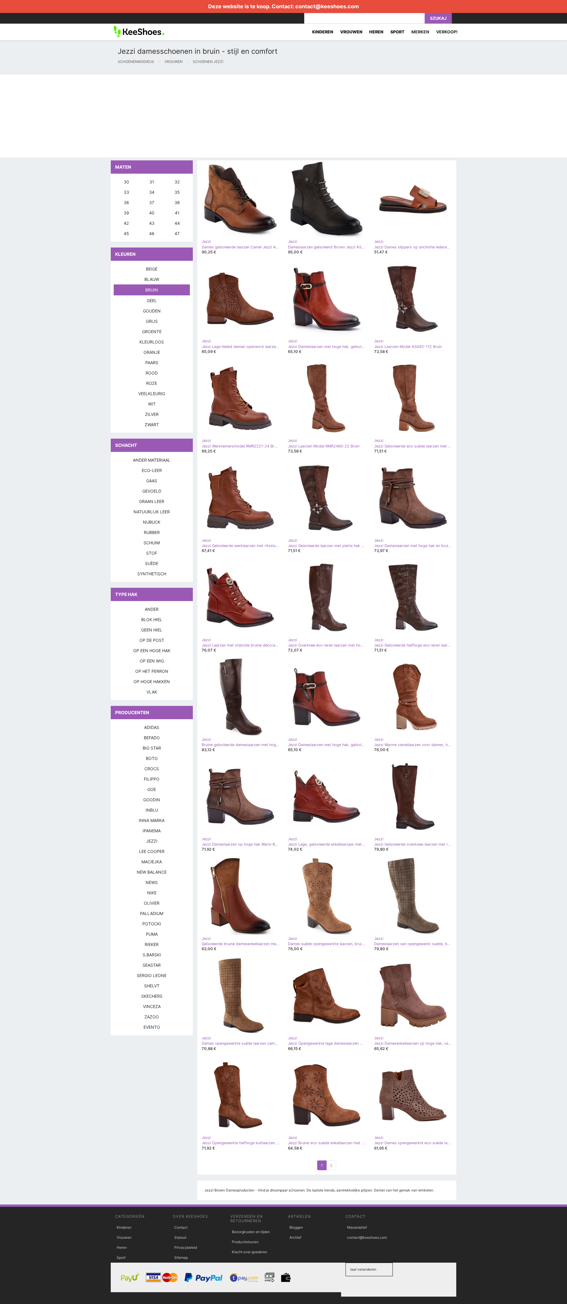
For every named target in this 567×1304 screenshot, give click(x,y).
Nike (152, 892)
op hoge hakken (151, 681)
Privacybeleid (185, 1247)
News (152, 882)
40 (151, 212)
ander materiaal (151, 460)
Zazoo (151, 1016)
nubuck (151, 522)
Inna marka (151, 820)
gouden (152, 310)
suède (151, 563)
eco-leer (152, 470)
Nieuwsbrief (357, 1227)
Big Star (152, 748)
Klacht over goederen (249, 1252)
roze (151, 383)
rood (152, 372)
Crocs (151, 768)
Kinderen (124, 1227)
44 (177, 223)
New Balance (152, 872)
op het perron (151, 671)
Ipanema (152, 830)
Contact (181, 1227)
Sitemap (181, 1257)
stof (151, 553)
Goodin (151, 799)
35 (177, 192)
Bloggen (296, 1227)
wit (152, 403)
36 (126, 202)
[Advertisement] (177, 116)
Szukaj (438, 18)
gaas (151, 480)
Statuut (180, 1237)
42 (126, 223)
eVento (152, 1027)
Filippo (151, 779)
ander (152, 609)
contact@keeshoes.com (327, 6)
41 (177, 212)
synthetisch (151, 573)
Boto (152, 758)
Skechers (151, 996)
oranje (152, 352)
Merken (420, 31)
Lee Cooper (151, 851)
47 (177, 233)
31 (151, 181)
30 (126, 181)
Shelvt (151, 985)
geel (152, 300)
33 (126, 192)
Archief (295, 1237)
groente (152, 331)
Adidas (151, 727)
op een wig (152, 660)
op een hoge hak (151, 650)
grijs (152, 321)
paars (151, 362)
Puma (152, 934)
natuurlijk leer (151, 511)
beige (151, 268)
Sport (121, 1257)
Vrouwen (124, 1237)
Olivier (151, 903)
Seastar (152, 965)
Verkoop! (447, 31)
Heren (122, 1247)
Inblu (152, 810)
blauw (151, 279)
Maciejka (151, 861)
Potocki (151, 923)
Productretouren (245, 1242)
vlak (151, 691)
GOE (151, 789)
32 (177, 181)
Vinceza (152, 1006)
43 (151, 223)
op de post (151, 640)
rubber (152, 532)
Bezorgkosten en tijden (251, 1232)
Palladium (151, 913)
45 (126, 233)
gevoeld (151, 491)
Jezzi (151, 841)
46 (151, 233)
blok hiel (151, 619)
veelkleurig (151, 393)
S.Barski (152, 954)
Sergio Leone (152, 975)
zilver (152, 414)
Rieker (152, 944)
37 (151, 202)
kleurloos (151, 341)
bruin (151, 289)
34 (151, 192)
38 (177, 202)
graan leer (151, 501)
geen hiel (151, 629)
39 (126, 212)
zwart (152, 424)
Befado (152, 737)
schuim (152, 542)
